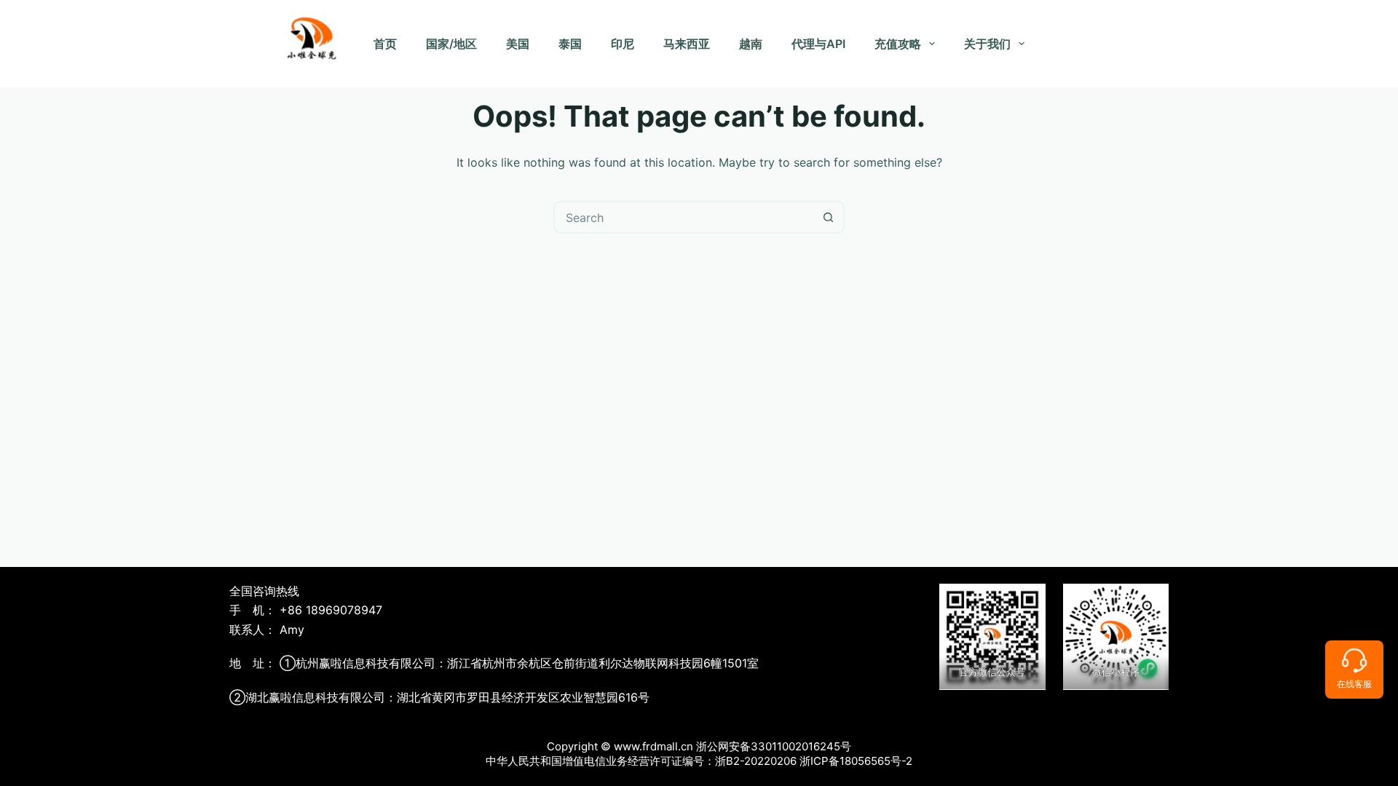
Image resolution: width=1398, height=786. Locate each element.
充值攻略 (897, 43)
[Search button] (828, 217)
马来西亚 (686, 43)
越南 (750, 43)
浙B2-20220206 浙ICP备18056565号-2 (813, 761)
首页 (385, 43)
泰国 (570, 43)
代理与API (818, 43)
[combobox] (684, 217)
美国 (517, 43)
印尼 (622, 43)
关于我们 (987, 43)
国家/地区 (451, 43)
